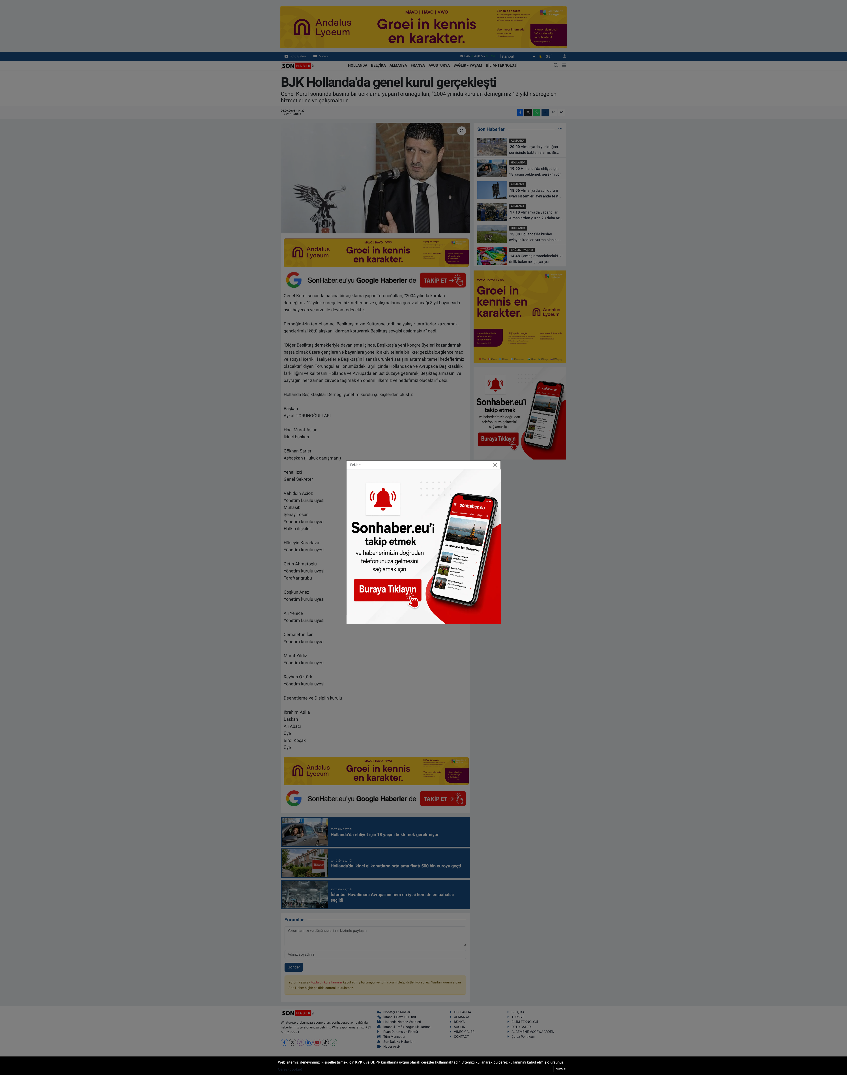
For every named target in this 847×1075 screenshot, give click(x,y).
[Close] (495, 464)
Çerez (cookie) (290, 1069)
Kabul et (561, 1068)
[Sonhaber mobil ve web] (424, 546)
